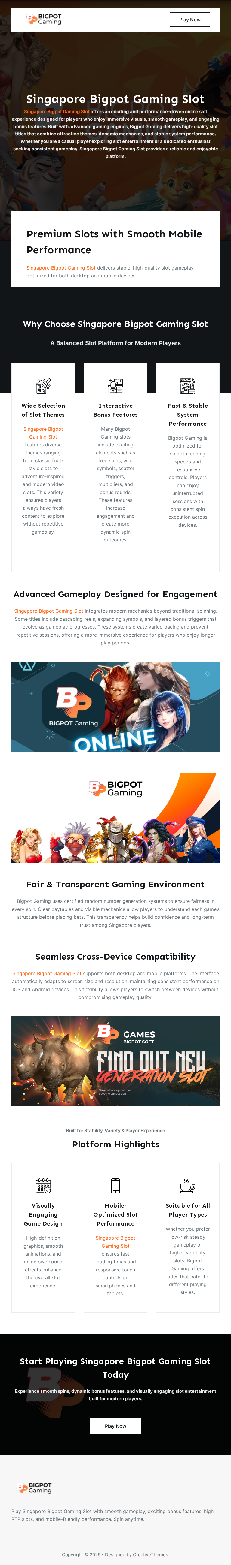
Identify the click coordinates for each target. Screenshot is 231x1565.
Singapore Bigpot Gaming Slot (57, 111)
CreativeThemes (150, 1554)
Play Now (190, 20)
